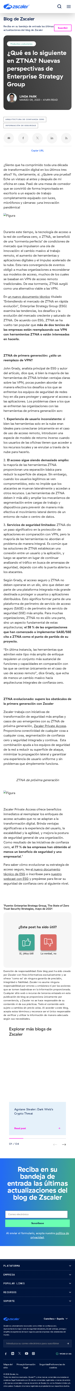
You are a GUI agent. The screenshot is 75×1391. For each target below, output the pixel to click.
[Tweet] (37, 138)
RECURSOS (10, 1292)
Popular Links (14, 1283)
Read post (20, 1128)
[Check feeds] (66, 138)
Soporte (9, 1301)
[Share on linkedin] (52, 138)
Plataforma (11, 1265)
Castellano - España (54, 1318)
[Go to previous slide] (64, 1144)
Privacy (20, 1364)
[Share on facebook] (23, 138)
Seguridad (44, 1364)
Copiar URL (37, 150)
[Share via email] (8, 138)
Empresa (9, 1274)
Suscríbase (37, 1223)
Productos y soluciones (21, 43)
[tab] (59, 6)
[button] (26, 944)
